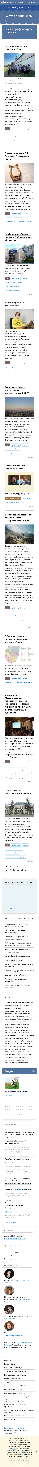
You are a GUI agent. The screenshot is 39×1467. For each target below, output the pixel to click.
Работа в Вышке (9, 1419)
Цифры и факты (9, 1364)
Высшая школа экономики (14, 2)
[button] (35, 65)
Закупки (7, 1382)
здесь (14, 1448)
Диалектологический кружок (16, 975)
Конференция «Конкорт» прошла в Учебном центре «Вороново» (18, 236)
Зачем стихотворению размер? (16, 1091)
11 (18, 870)
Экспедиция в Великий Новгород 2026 (16, 48)
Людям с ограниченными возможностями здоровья (19, 1411)
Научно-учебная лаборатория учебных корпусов (16, 950)
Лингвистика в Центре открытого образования (18, 986)
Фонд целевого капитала (13, 1389)
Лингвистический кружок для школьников (16, 980)
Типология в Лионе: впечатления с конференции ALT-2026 (17, 389)
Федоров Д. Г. (10, 1163)
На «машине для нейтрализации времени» (18, 792)
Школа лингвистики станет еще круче (15, 467)
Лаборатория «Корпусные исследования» (15, 931)
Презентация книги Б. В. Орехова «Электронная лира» (17, 156)
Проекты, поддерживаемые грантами (19, 971)
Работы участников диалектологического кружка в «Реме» (16, 639)
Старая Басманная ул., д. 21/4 (14, 1238)
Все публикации (11, 1222)
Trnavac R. (17, 1189)
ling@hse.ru (13, 1259)
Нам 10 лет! (10, 909)
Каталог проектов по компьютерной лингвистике (19, 965)
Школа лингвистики (19, 15)
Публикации (10, 1124)
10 (14, 870)
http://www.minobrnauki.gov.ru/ (15, 1428)
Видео (8, 1071)
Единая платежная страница (14, 1416)
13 (26, 870)
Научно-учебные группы (14, 960)
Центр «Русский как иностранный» (18, 956)
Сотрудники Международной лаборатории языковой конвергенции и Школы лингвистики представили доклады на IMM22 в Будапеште (18, 703)
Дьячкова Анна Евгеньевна (13, 1335)
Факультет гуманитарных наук (19, 7)
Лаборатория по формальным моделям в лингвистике (16, 937)
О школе (8, 998)
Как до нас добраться (14, 1246)
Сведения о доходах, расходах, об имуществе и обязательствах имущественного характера (16, 1399)
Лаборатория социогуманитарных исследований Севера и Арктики (18, 944)
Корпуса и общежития (12, 1379)
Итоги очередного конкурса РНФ (14, 304)
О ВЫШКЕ (8, 1360)
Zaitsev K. (8, 1211)
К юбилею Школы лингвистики (18, 882)
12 (22, 870)
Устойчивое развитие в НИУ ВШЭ (16, 1371)
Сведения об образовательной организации (15, 1405)
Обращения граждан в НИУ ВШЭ (15, 1386)
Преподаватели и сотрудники (15, 1375)
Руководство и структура (13, 1368)
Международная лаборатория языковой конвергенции (16, 925)
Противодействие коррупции (14, 1393)
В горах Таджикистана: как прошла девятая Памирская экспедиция (18, 517)
